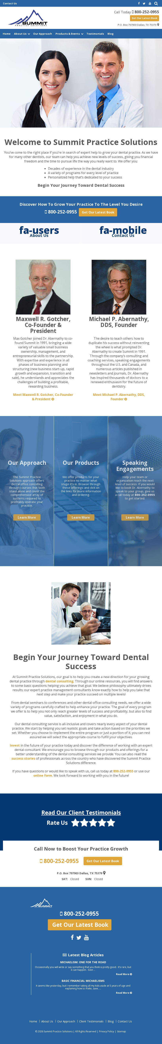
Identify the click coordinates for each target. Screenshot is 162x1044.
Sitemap (121, 1031)
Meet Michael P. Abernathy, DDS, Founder (119, 396)
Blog (110, 33)
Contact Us (10, 3)
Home (6, 33)
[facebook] (138, 4)
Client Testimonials (91, 1021)
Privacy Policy (106, 1031)
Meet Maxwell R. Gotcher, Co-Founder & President (43, 396)
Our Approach (42, 33)
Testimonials (95, 33)
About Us (20, 33)
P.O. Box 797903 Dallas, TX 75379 (137, 25)
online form (42, 775)
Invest (15, 745)
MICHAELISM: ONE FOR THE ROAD (83, 962)
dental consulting (59, 681)
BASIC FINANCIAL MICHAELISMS (83, 981)
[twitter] (144, 4)
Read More (122, 974)
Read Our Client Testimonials (81, 812)
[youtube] (150, 4)
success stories (23, 758)
